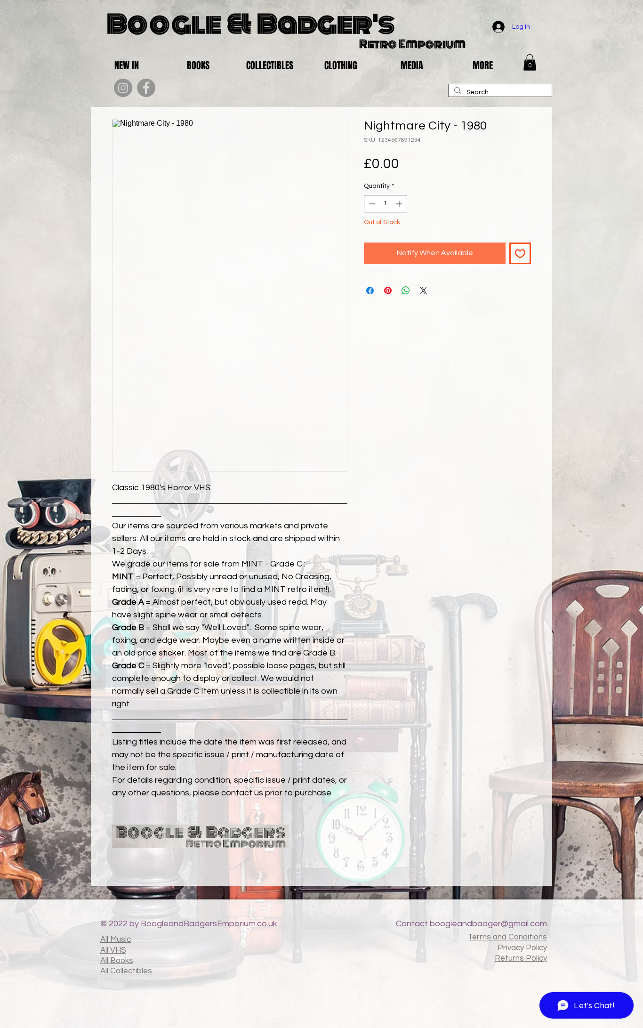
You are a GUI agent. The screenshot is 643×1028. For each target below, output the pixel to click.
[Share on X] (423, 290)
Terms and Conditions (507, 937)
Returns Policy (521, 958)
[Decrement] (371, 203)
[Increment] (400, 203)
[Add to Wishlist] (520, 253)
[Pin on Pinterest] (388, 290)
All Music (115, 939)
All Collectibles (126, 971)
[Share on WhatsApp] (405, 290)
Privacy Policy (522, 948)
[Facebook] (146, 88)
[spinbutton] (385, 203)
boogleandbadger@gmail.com (488, 923)
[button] (530, 62)
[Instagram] (123, 88)
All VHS (113, 950)
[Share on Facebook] (370, 290)
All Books (116, 960)
